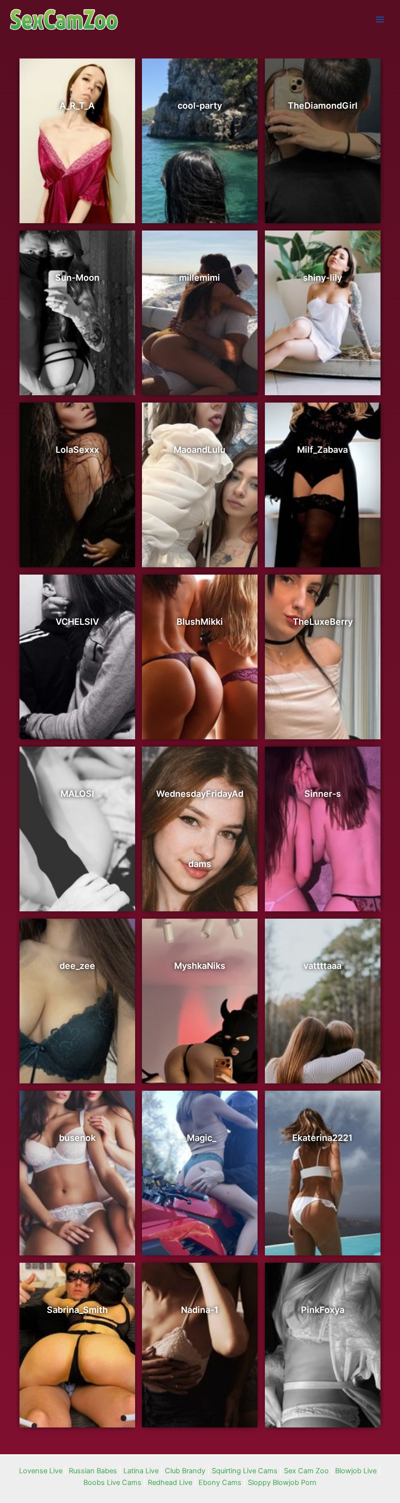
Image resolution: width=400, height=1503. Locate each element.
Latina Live (141, 1470)
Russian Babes (93, 1470)
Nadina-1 (200, 1310)
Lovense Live (40, 1470)
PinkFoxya (322, 1310)
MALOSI (77, 794)
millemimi (199, 277)
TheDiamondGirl (323, 105)
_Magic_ (199, 1138)
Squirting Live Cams (245, 1470)
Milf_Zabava (322, 449)
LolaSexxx (77, 449)
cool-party (200, 105)
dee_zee (77, 966)
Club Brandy (185, 1470)
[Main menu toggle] (380, 19)
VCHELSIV (77, 622)
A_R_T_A (77, 105)
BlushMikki (200, 622)
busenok (77, 1138)
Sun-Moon (77, 277)
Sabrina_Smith (77, 1310)
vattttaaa (322, 966)
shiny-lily (322, 277)
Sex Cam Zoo (306, 1470)
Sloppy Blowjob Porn (282, 1482)
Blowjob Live (356, 1470)
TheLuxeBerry (323, 622)
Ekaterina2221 (322, 1138)
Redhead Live (170, 1482)
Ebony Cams (220, 1482)
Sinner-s (322, 794)
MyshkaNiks (199, 966)
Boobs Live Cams (112, 1482)
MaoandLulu (199, 449)
